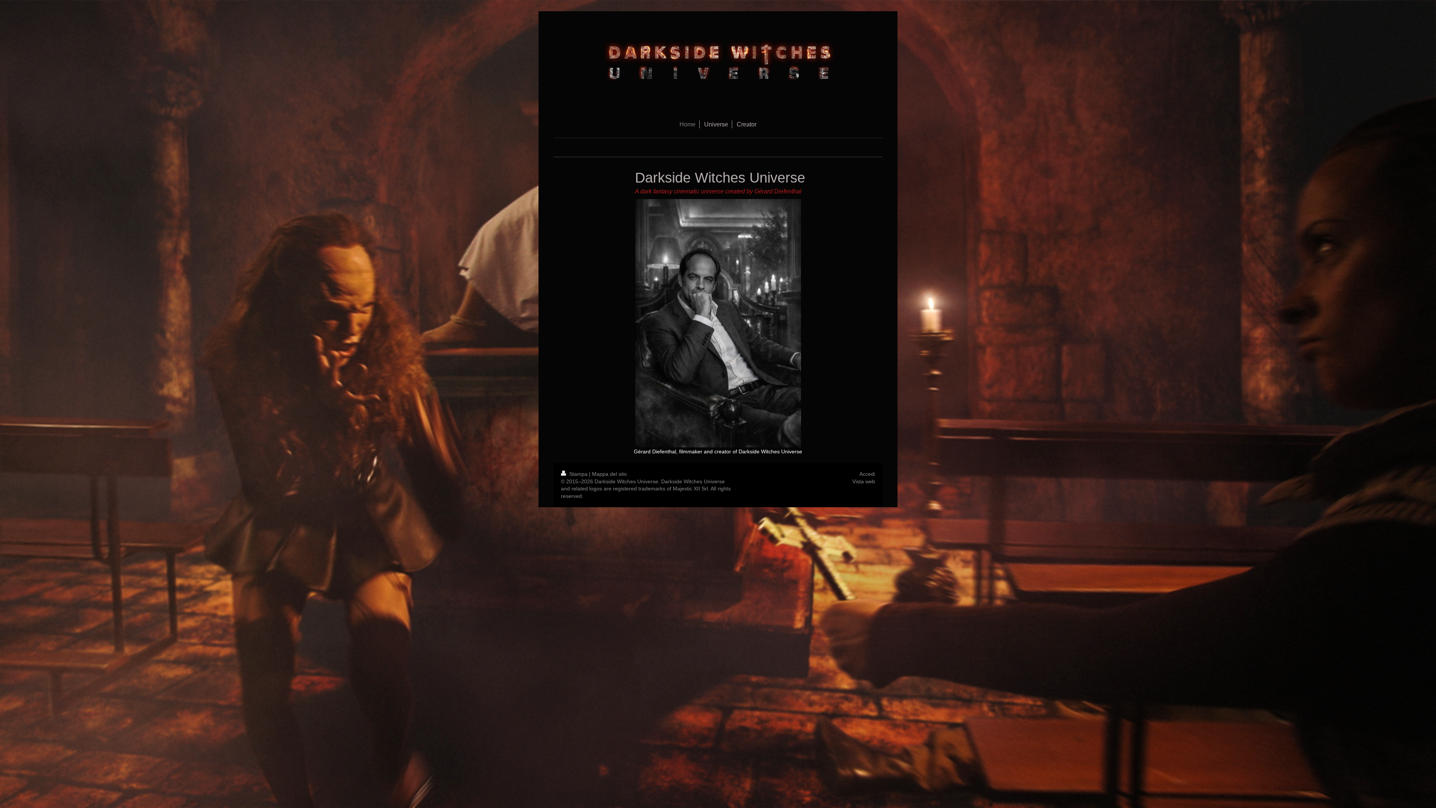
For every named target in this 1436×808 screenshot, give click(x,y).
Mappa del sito (609, 474)
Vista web (863, 481)
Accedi (867, 474)
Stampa (578, 474)
